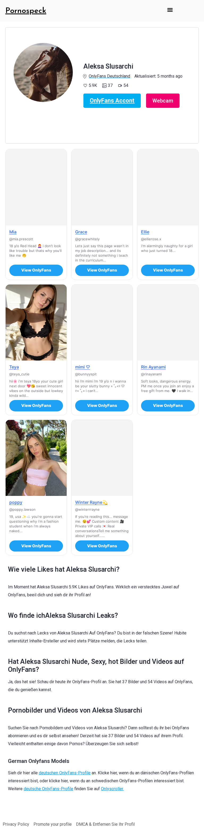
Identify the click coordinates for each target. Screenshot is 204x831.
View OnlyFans (36, 270)
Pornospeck (25, 11)
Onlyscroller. (112, 788)
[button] (169, 9)
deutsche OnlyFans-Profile (48, 788)
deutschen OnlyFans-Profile (65, 772)
